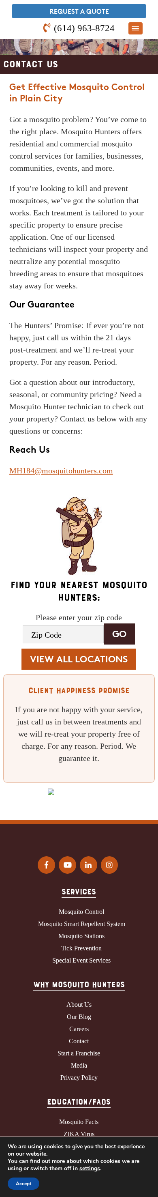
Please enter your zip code (79, 617)
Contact (79, 1041)
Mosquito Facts (78, 1121)
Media (79, 1065)
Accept (23, 1183)
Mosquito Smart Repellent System (81, 923)
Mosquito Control (81, 911)
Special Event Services (81, 960)
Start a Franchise (79, 1053)
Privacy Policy (79, 1077)
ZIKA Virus (79, 1133)
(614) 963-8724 (84, 28)
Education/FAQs (79, 1101)
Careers (79, 1028)
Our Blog (79, 1016)
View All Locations (79, 660)
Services (79, 891)
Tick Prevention (81, 948)
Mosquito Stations (81, 936)
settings (89, 1168)
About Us (79, 1004)
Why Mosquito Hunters (79, 984)
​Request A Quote (79, 12)
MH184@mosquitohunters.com (61, 470)
